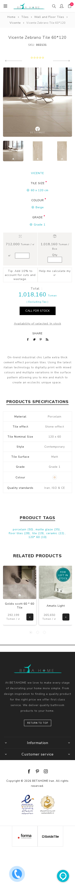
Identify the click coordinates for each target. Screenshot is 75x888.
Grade (37, 217)
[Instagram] (46, 771)
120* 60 (34, 537)
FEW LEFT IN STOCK (27, 575)
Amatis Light (20, 606)
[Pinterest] (37, 771)
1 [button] (31, 632)
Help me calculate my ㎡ (55, 273)
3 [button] (44, 632)
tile (35, 533)
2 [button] (37, 632)
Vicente (37, 173)
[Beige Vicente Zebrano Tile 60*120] (62, 151)
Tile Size (38, 183)
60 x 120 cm (39, 190)
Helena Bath (56, 606)
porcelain (20, 529)
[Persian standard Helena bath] (55, 582)
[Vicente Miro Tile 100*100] (61, 61)
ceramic (52, 533)
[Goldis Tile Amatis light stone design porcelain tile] (19, 582)
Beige (40, 207)
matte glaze (45, 529)
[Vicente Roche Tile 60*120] (13, 61)
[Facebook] (29, 771)
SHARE (37, 333)
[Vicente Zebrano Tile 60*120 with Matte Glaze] (37, 151)
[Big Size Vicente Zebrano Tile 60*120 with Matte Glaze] (13, 151)
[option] (13, 151)
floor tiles (16, 533)
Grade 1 (39, 225)
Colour (37, 200)
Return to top (37, 723)
